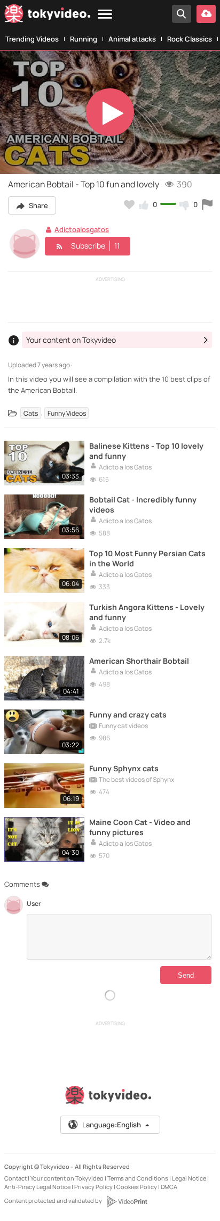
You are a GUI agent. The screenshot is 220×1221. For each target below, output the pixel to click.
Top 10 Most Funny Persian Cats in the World (147, 558)
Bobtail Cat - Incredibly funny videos (143, 504)
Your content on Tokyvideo (67, 1178)
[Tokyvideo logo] (47, 16)
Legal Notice (189, 1178)
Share (37, 205)
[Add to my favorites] (129, 204)
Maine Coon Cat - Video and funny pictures (140, 827)
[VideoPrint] (126, 1201)
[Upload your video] (206, 14)
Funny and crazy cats (128, 715)
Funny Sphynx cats (124, 768)
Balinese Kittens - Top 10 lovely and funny (146, 451)
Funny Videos (67, 412)
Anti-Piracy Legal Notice (37, 1187)
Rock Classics (189, 39)
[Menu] (105, 14)
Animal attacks (132, 39)
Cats (30, 412)
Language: (111, 1124)
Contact (15, 1178)
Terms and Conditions (137, 1178)
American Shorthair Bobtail (139, 661)
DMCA (169, 1187)
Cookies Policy (136, 1187)
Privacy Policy (93, 1187)
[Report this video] (207, 204)
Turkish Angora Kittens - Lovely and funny (147, 612)
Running (83, 39)
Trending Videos (32, 39)
